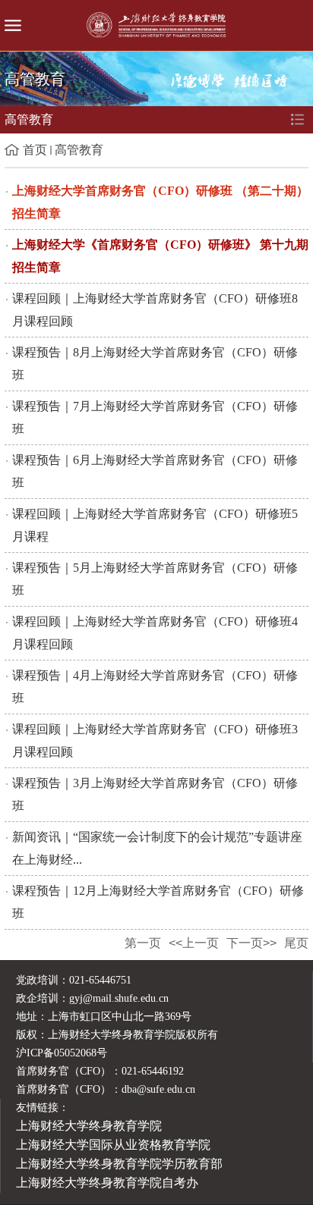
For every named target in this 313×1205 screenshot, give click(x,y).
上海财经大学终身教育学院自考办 (107, 1182)
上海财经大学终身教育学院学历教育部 (119, 1163)
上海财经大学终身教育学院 (89, 1125)
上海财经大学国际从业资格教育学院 (113, 1144)
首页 (35, 149)
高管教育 (79, 149)
